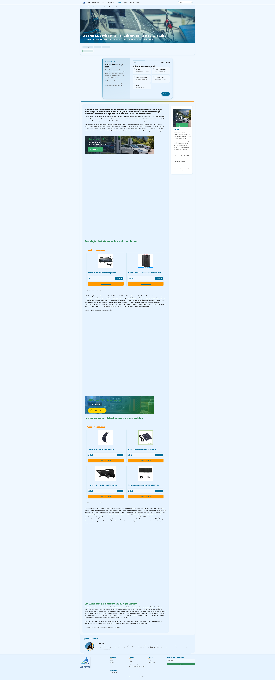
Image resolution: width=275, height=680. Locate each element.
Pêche (103, 2)
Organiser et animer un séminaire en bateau (136, 660)
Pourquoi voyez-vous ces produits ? (94, 290)
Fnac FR (120, 455)
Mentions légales (151, 662)
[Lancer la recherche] (191, 2)
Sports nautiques (95, 2)
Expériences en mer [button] (134, 2)
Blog (89, 2)
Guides (125, 2)
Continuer (165, 94)
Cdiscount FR (119, 278)
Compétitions (111, 2)
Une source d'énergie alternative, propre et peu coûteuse (182, 169)
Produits (119, 2)
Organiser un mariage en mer (135, 664)
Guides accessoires (91, 6)
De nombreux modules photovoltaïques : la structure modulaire (181, 163)
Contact (149, 660)
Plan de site (112, 665)
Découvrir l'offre (97, 410)
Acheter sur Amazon (106, 283)
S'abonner (181, 664)
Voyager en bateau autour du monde (137, 666)
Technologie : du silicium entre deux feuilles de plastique (181, 156)
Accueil (83, 6)
